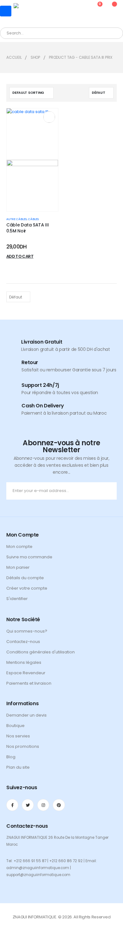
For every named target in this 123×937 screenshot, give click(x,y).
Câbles (33, 219)
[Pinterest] (59, 805)
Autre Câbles (16, 219)
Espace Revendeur (25, 673)
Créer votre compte (26, 588)
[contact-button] (111, 491)
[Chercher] (72, 33)
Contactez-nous (23, 642)
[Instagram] (43, 805)
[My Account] (80, 7)
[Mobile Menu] (5, 11)
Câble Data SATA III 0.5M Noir (27, 228)
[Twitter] (28, 805)
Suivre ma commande (29, 557)
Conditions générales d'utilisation (40, 652)
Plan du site (18, 767)
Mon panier (18, 567)
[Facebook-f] (12, 805)
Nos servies (18, 736)
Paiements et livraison (28, 683)
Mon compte (19, 547)
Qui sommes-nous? (26, 631)
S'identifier (17, 599)
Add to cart (19, 256)
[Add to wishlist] (49, 117)
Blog (10, 757)
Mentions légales (23, 662)
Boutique (15, 726)
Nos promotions (22, 746)
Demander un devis (26, 715)
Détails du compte (25, 578)
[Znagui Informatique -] (30, 12)
